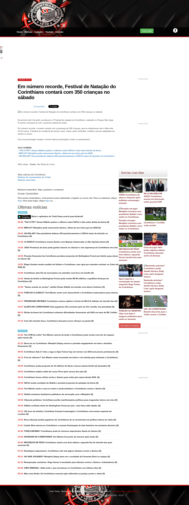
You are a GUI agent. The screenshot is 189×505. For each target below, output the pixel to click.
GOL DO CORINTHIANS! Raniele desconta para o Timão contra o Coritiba (155, 312)
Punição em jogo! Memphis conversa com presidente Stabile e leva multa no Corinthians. (130, 224)
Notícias (28, 32)
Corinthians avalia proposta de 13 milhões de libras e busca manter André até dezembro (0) (64, 366)
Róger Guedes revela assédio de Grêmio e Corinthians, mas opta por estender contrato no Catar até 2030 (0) (68, 265)
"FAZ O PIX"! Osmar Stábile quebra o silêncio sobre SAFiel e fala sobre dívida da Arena (60, 150)
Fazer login (147, 31)
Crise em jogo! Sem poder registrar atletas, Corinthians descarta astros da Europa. (154, 251)
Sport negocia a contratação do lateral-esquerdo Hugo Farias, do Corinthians (129, 283)
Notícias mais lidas (27, 180)
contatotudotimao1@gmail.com (126, 491)
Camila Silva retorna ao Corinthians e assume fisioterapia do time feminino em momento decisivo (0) (68, 425)
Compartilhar (39, 106)
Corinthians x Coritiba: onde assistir (154, 223)
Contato (59, 32)
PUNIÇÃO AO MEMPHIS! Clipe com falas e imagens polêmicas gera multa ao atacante (130, 315)
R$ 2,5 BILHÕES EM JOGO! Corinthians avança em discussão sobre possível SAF (154, 197)
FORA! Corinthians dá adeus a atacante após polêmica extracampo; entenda (129, 199)
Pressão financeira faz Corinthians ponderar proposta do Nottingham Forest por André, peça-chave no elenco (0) (68, 257)
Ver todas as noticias (130, 325)
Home (19, 32)
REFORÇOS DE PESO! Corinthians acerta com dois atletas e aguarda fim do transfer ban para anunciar (130, 254)
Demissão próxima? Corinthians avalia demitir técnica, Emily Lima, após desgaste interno (154, 285)
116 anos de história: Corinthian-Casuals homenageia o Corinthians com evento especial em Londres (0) (65, 412)
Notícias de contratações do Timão (34, 177)
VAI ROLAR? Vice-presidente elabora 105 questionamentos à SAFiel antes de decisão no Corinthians (66, 156)
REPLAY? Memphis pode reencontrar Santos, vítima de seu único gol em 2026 (56, 153)
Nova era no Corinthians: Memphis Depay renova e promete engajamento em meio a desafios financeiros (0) (65, 344)
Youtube (49, 32)
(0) (63, 222)
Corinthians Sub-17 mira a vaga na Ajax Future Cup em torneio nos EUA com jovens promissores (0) (68, 352)
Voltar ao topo (95, 501)
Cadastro (38, 32)
